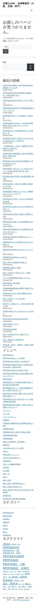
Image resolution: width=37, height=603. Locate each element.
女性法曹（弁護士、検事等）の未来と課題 (18, 345)
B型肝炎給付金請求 (13, 556)
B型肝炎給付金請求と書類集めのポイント (18, 237)
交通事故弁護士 (8, 429)
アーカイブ (7, 410)
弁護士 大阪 (7, 577)
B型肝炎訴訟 (7, 379)
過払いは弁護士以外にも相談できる (16, 334)
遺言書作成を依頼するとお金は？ (15, 257)
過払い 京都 (7, 586)
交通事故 (6, 420)
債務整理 (6, 445)
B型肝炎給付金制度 (10, 329)
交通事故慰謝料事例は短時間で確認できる (18, 288)
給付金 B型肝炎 (19, 577)
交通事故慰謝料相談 (10, 435)
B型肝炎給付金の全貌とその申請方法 (16, 361)
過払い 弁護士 (27, 587)
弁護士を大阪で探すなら (12, 458)
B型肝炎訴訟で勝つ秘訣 (11, 283)
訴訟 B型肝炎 (10, 583)
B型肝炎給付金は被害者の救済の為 (15, 319)
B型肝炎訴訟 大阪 (14, 564)
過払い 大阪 (16, 587)
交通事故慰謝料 (25, 571)
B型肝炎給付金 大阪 (11, 550)
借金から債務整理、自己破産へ (14, 442)
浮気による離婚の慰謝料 (12, 464)
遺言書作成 (7, 496)
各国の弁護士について (11, 324)
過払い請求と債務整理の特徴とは (15, 262)
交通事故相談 (8, 439)
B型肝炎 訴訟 (15, 544)
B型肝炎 (7, 544)
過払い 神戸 (7, 589)
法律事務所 (7, 461)
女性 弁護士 (11, 574)
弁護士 (5, 451)
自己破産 (6, 471)
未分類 (5, 529)
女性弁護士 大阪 (19, 574)
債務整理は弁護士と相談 (12, 268)
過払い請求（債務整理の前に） (14, 484)
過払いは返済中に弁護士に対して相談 (16, 273)
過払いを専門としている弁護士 (14, 299)
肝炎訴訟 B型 (19, 580)
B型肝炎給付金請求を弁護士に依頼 (15, 370)
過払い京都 (14, 589)
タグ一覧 (6, 414)
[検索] (5, 51)
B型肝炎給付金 (8, 355)
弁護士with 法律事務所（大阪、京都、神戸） (18, 5)
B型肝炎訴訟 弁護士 (16, 568)
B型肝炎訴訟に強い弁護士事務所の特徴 (17, 293)
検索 (4, 62)
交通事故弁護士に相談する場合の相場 (16, 432)
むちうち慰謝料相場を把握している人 (16, 278)
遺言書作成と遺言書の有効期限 (14, 499)
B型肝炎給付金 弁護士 (12, 553)
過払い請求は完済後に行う (12, 487)
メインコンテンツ (9, 417)
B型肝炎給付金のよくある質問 (14, 358)
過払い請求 (7, 480)
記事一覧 (6, 474)
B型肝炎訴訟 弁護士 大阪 (9, 571)
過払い (5, 477)
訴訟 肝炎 (21, 584)
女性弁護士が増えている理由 (13, 448)
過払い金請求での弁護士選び (13, 340)
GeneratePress (25, 600)
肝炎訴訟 (6, 467)
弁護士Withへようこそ (11, 455)
